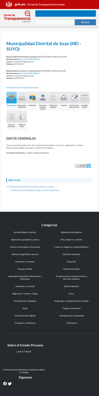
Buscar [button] (85, 22)
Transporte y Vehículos (25, 323)
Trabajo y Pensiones (71, 308)
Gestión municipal (71, 269)
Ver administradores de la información (22, 87)
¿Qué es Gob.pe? (24, 351)
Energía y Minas (25, 269)
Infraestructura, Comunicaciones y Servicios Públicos (71, 277)
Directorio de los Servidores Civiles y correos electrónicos (35, 190)
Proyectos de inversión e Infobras (43, 107)
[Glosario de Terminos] (83, 166)
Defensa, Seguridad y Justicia (25, 254)
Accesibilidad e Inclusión (25, 232)
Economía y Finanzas (25, 261)
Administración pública (71, 232)
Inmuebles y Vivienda (25, 286)
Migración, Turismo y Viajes (25, 293)
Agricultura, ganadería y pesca (25, 239)
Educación (71, 261)
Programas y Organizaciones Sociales (71, 301)
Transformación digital (25, 315)
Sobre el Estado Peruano (25, 345)
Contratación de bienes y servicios (74, 106)
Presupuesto (32, 105)
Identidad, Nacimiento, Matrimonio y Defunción (25, 277)
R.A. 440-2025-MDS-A (29, 59)
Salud (25, 308)
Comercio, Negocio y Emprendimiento (71, 247)
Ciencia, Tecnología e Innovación (25, 247)
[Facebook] (5, 384)
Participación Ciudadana (25, 301)
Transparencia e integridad (71, 315)
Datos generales (11, 105)
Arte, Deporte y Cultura (71, 239)
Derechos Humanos (71, 254)
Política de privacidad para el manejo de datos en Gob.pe (24, 370)
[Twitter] (10, 384)
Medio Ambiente (71, 286)
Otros (71, 293)
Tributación (71, 323)
